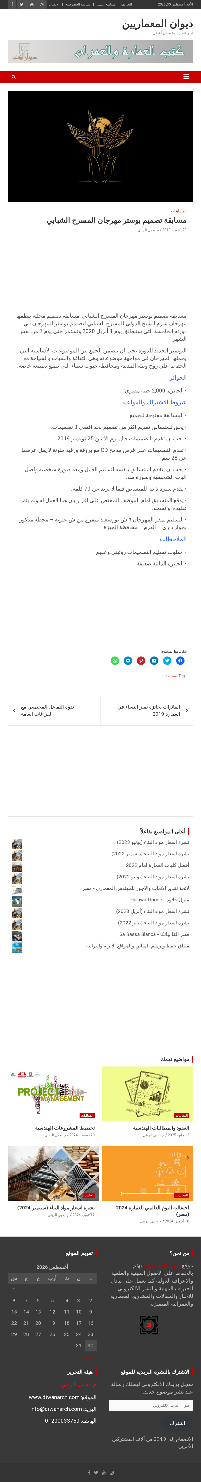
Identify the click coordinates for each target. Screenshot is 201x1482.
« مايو (91, 1357)
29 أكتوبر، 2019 (174, 230)
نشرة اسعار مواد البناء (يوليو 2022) (153, 877)
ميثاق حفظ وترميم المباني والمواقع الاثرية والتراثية (137, 946)
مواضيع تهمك (175, 1059)
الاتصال (54, 4)
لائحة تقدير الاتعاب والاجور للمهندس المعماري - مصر (135, 888)
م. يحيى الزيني (148, 230)
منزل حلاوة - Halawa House (159, 900)
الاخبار (89, 1195)
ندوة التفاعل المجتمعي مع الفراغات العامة (47, 710)
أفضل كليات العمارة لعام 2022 (157, 865)
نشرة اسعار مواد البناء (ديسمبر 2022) (150, 854)
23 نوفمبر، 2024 (82, 1135)
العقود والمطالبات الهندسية (161, 1128)
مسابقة (171, 676)
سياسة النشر (106, 4)
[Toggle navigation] (186, 77)
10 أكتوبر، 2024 (177, 1221)
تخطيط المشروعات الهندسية (65, 1128)
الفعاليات (182, 1116)
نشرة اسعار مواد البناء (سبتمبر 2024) (56, 1208)
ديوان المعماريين (157, 23)
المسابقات (179, 211)
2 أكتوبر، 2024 (83, 1215)
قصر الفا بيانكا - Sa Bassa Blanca (154, 934)
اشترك (177, 1423)
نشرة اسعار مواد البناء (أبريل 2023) (152, 911)
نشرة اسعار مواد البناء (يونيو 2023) (153, 842)
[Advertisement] (100, 273)
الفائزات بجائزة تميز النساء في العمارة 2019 (149, 710)
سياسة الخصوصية (78, 4)
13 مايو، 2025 (178, 1135)
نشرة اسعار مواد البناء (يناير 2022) (153, 923)
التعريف (126, 4)
